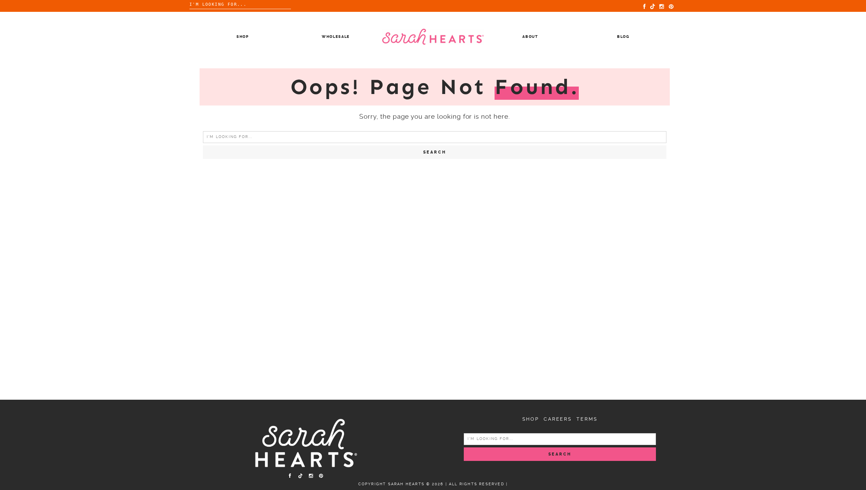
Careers (558, 419)
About (530, 36)
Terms (586, 419)
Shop (242, 36)
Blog (623, 36)
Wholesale (336, 36)
